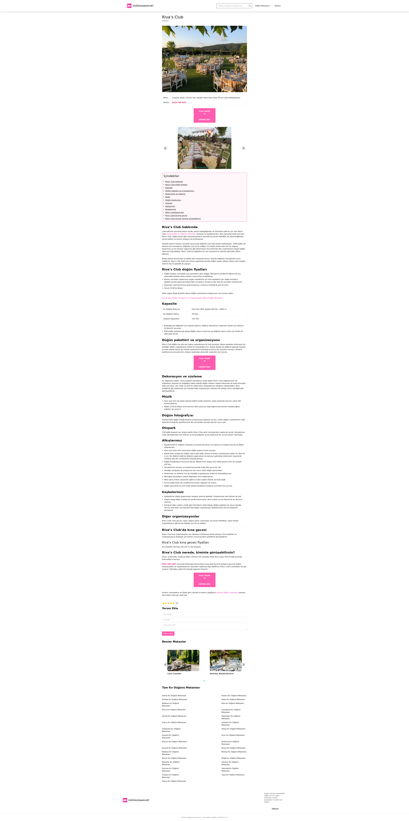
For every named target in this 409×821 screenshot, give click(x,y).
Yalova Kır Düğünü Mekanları (174, 781)
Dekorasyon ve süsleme (175, 194)
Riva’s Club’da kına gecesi (176, 216)
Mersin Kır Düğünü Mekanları (174, 758)
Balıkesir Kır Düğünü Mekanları (170, 704)
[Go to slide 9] (207, 167)
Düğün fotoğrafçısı (173, 200)
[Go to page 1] (203, 680)
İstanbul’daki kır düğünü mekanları (181, 234)
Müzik (167, 197)
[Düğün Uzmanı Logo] (136, 800)
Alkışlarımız (170, 206)
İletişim (278, 6)
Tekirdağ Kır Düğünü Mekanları (230, 769)
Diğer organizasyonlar (174, 212)
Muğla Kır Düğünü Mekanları (234, 758)
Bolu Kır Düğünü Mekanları (233, 703)
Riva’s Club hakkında (174, 182)
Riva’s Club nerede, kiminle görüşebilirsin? (183, 219)
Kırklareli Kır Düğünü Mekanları (230, 743)
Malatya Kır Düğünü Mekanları (170, 753)
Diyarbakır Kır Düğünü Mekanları (231, 717)
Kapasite (169, 188)
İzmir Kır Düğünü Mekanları (233, 735)
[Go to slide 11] (210, 167)
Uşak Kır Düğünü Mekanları (233, 775)
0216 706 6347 (179, 102)
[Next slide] (243, 148)
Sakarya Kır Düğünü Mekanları (230, 763)
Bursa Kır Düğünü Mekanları (174, 710)
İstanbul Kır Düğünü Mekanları (170, 736)
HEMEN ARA (204, 120)
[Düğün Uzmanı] (140, 6)
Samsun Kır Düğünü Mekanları (170, 769)
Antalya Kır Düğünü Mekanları (174, 699)
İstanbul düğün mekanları (227, 593)
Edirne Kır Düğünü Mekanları (174, 722)
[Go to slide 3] (198, 167)
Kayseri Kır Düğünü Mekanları (174, 742)
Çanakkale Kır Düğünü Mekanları (231, 711)
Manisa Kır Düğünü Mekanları (234, 752)
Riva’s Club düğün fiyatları (176, 185)
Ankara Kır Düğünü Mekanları (234, 696)
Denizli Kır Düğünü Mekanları (174, 716)
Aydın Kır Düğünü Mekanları (233, 699)
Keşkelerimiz (170, 209)
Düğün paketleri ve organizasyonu (179, 191)
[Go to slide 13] (213, 167)
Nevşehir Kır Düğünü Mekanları (170, 763)
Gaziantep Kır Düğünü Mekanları (171, 730)
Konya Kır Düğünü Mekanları (234, 748)
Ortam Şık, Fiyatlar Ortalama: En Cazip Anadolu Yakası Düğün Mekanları (192, 298)
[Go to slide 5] (201, 167)
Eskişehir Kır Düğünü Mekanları (230, 723)
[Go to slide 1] (195, 167)
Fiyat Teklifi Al (204, 112)
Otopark (168, 203)
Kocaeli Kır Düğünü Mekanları (174, 748)
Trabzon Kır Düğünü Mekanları (170, 776)
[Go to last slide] (165, 148)
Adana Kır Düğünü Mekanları (174, 696)
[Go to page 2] (205, 680)
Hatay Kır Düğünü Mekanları (233, 729)
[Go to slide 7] (204, 167)
